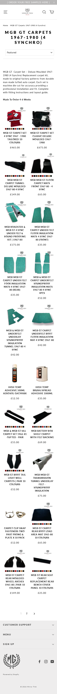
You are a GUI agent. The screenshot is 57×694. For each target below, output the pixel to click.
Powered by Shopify (11, 674)
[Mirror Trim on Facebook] (39, 661)
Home (5, 25)
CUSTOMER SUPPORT (17, 625)
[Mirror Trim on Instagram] (46, 661)
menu (7, 634)
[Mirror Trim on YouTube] (52, 661)
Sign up (8, 644)
